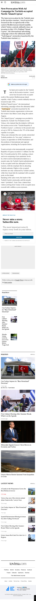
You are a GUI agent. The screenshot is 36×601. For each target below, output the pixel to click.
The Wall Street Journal (18, 575)
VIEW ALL (32, 354)
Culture (29, 570)
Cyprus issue (5, 273)
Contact (10, 581)
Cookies (30, 581)
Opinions (21, 573)
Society (17, 570)
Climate (14, 573)
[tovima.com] (18, 2)
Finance (23, 570)
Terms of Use (16, 581)
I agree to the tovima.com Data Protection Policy (17, 240)
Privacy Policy (24, 581)
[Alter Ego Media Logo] (10, 590)
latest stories (8, 282)
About (6, 581)
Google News (19, 280)
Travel (8, 573)
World (12, 570)
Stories (27, 573)
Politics (3, 76)
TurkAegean (6, 109)
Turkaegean (15, 273)
